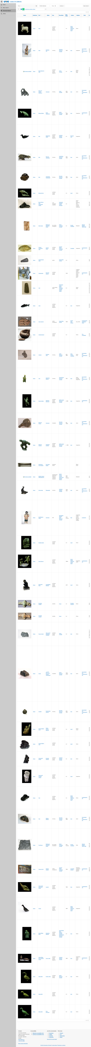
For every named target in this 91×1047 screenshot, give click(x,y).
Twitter (50, 1034)
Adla (50, 976)
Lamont (47, 887)
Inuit (71, 50)
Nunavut (60, 50)
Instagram (51, 1037)
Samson (47, 759)
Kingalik (47, 758)
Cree (71, 353)
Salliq (60, 353)
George (47, 273)
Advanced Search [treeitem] (7, 10)
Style (85, 15)
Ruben (47, 728)
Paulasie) (47, 635)
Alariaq (47, 818)
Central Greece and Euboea (61, 477)
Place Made (61, 15)
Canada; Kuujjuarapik (61, 934)
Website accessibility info (38, 1033)
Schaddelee (48, 584)
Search (61, 1033)
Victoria (60, 246)
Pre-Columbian (84, 335)
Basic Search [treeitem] (6, 7)
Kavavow (47, 1012)
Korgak (47, 976)
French (71, 354)
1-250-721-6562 (21, 1040)
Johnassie (48, 157)
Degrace (47, 354)
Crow (47, 958)
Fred (46, 355)
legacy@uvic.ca (21, 1039)
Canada (60, 51)
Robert (47, 465)
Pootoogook (48, 711)
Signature (47, 444)
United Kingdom (60, 205)
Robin (47, 248)
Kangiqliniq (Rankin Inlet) (61, 516)
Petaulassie (48, 177)
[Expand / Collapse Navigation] (2, 2)
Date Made (66, 15)
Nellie (47, 136)
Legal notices (54, 1045)
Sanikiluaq (61, 156)
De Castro (48, 464)
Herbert (47, 869)
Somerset (61, 202)
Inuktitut (47, 445)
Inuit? (71, 30)
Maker (48, 15)
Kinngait (60, 176)
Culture (72, 15)
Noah (47, 112)
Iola (46, 50)
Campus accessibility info (38, 1034)
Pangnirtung (61, 377)
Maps (61, 1037)
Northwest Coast (61, 285)
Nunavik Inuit (72, 136)
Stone (34, 28)
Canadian (72, 248)
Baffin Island (61, 399)
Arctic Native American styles (72, 28)
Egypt (60, 603)
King (46, 1011)
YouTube (51, 1035)
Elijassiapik (48, 490)
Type (53, 15)
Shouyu (47, 712)
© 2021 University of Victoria (46, 1045)
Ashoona (47, 400)
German (71, 869)
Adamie (47, 819)
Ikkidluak (47, 49)
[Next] (88, 12)
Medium (78, 15)
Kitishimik (47, 933)
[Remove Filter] (45, 9)
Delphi (60, 474)
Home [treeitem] (4, 4)
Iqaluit (60, 112)
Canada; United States (60, 290)
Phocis (60, 475)
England (60, 203)
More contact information (23, 1043)
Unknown (47, 91)
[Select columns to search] (19, 6)
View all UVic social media (52, 1039)
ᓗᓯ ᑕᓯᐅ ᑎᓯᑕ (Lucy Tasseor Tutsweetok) (48, 673)
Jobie (49, 958)
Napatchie (48, 113)
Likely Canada (60, 92)
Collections (35, 15)
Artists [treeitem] (4, 13)
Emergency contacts (61, 1045)
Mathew (47, 934)
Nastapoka (48, 135)
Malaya (47, 379)
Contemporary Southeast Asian (84, 321)
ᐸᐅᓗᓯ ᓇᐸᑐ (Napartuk (48, 633)
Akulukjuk (48, 377)
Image (24, 15)
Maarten (47, 585)
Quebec (60, 136)
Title (41, 15)
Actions (61, 5)
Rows (53, 5)
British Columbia (61, 225)
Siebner (47, 868)
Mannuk (47, 156)
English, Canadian (72, 226)
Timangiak (48, 176)
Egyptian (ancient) (72, 604)
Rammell (47, 272)
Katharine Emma (47, 226)
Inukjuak (60, 135)
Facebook (51, 1033)
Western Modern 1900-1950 (84, 225)
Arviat (60, 672)
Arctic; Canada (60, 71)
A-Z (61, 1034)
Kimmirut (60, 49)
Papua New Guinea (61, 260)
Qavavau (47, 401)
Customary (84, 517)
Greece (60, 479)
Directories (62, 1035)
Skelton (47, 247)
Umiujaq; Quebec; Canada (60, 958)
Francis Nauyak (47, 730)
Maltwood (48, 224)
